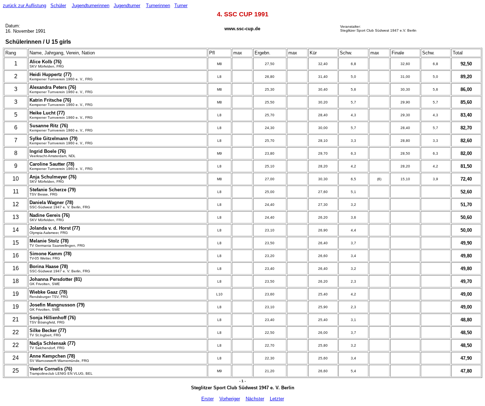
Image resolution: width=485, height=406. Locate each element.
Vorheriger (229, 398)
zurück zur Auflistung (24, 5)
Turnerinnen (158, 5)
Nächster (255, 398)
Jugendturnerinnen (90, 5)
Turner (180, 5)
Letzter (277, 398)
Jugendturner (127, 5)
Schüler (58, 5)
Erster (207, 398)
